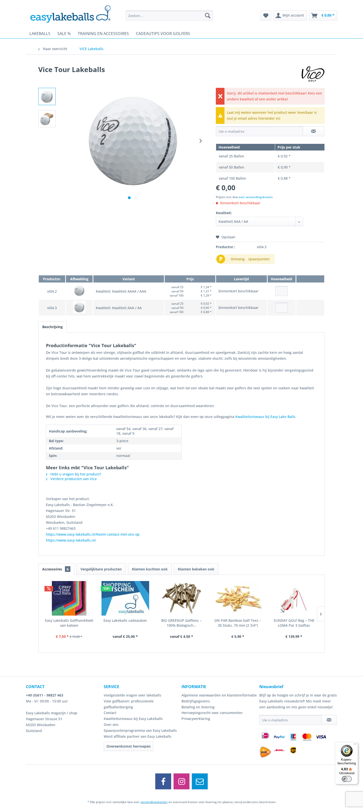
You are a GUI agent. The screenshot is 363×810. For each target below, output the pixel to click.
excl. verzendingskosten (256, 197)
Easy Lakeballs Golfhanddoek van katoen (69, 623)
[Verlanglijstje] (266, 15)
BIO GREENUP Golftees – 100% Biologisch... (181, 623)
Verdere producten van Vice (73, 478)
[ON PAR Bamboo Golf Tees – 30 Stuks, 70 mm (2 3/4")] (237, 598)
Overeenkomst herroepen (128, 746)
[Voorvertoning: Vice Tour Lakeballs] (47, 96)
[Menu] (355, 745)
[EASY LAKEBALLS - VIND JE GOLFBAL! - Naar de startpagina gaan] (73, 13)
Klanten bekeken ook (196, 569)
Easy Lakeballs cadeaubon (125, 620)
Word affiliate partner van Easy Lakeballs (137, 736)
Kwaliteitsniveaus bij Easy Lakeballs (133, 718)
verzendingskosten (154, 802)
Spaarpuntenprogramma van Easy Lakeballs (140, 730)
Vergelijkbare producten (101, 569)
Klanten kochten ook (150, 569)
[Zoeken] (207, 15)
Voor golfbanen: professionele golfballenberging (129, 704)
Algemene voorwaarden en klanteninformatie (219, 695)
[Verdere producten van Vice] (313, 74)
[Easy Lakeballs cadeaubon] (125, 598)
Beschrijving (52, 326)
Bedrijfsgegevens (196, 701)
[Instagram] (181, 781)
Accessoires (55, 569)
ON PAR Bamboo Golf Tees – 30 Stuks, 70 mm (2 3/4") (237, 623)
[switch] (347, 779)
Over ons (111, 724)
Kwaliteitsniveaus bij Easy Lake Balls (265, 416)
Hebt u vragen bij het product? (75, 474)
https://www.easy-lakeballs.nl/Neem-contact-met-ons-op (93, 534)
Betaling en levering (198, 707)
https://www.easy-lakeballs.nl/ (71, 540)
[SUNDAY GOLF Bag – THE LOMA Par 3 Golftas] (293, 598)
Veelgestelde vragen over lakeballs (132, 695)
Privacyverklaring (196, 718)
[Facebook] (163, 781)
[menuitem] (169, 15)
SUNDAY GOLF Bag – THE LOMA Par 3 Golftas (294, 623)
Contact (110, 712)
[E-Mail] (200, 781)
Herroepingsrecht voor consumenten (212, 712)
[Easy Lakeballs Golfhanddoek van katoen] (69, 598)
